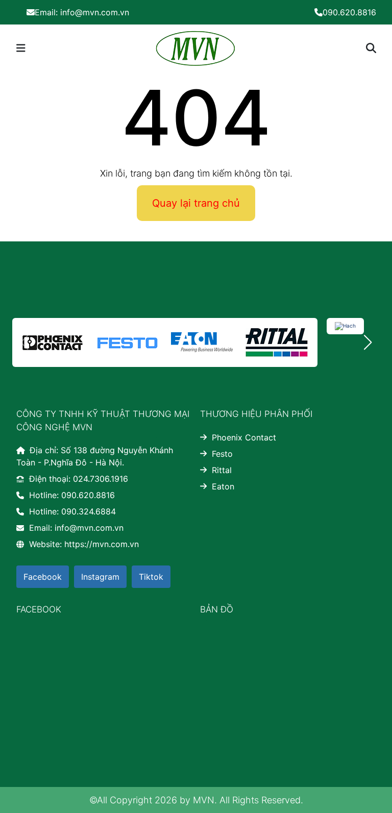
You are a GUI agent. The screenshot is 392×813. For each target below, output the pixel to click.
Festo (222, 454)
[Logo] (195, 47)
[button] (368, 342)
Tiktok (151, 577)
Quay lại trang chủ (196, 203)
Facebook (42, 577)
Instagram (100, 577)
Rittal (222, 470)
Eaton (223, 486)
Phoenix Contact (244, 437)
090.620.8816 (349, 12)
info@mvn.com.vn (82, 12)
